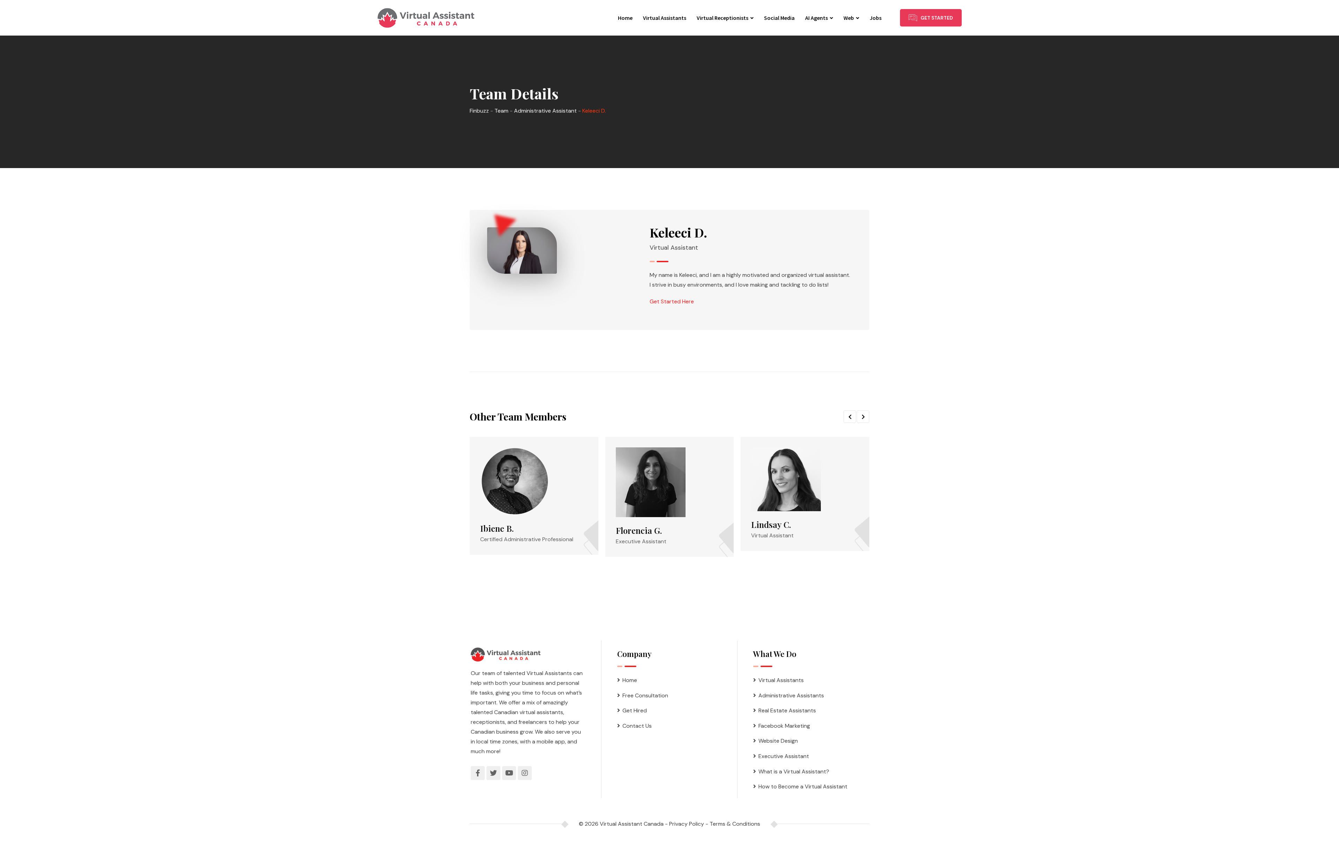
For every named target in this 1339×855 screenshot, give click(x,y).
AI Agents (816, 17)
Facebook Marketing (784, 725)
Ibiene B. (497, 528)
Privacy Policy (686, 823)
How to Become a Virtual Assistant (802, 786)
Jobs (876, 17)
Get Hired (634, 710)
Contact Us (637, 725)
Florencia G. (639, 530)
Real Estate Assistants (787, 710)
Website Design (778, 740)
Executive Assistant (783, 756)
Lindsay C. (771, 524)
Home (625, 17)
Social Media (779, 17)
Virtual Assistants (664, 17)
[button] (850, 416)
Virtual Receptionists (722, 17)
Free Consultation (645, 695)
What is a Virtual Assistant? (793, 771)
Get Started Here (672, 301)
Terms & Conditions (735, 823)
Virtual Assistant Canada (632, 823)
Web (849, 17)
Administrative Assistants (791, 695)
